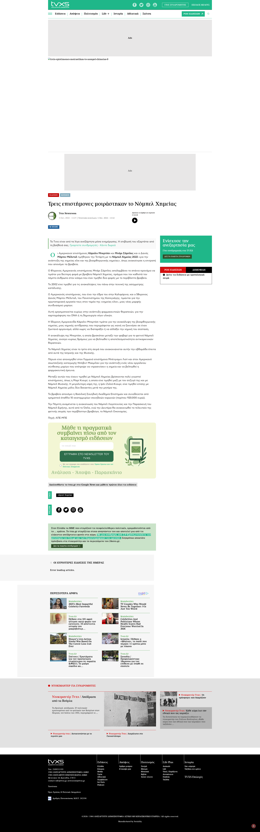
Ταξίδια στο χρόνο (193, 769)
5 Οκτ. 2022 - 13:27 (67, 218)
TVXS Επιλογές (194, 777)
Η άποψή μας (125, 769)
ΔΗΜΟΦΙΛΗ (198, 270)
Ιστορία (118, 14)
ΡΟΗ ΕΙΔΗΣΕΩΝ (191, 14)
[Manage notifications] (253, 826)
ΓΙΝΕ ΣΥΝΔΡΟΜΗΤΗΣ (175, 5)
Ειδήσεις (60, 14)
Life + (106, 14)
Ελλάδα (100, 766)
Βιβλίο (143, 774)
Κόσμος (100, 769)
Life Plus (168, 762)
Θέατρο (144, 769)
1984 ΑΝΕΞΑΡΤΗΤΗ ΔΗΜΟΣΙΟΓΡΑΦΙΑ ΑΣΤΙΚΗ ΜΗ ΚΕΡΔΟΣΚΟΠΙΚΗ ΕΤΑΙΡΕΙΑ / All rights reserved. (133, 816)
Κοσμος (65, 195)
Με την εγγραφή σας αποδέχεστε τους (88, 465)
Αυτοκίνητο (168, 774)
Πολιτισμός (91, 14)
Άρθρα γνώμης (125, 766)
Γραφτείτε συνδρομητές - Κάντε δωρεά (93, 245)
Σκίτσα (147, 14)
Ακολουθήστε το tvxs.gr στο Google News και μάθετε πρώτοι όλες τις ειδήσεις (92, 485)
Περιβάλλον (102, 780)
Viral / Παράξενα (170, 772)
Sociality (138, 821)
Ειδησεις (53, 195)
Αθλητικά (133, 14)
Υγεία (99, 774)
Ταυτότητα (52, 786)
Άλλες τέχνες (147, 777)
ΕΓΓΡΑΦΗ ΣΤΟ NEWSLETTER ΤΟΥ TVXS (86, 456)
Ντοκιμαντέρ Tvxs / (67, 697)
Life (164, 769)
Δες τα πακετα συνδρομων (177, 256)
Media (100, 772)
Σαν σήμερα (190, 766)
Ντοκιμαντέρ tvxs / (62, 734)
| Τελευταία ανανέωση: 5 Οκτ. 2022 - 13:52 (96, 218)
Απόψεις (75, 14)
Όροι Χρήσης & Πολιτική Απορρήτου (64, 792)
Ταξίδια (166, 780)
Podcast (100, 785)
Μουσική (145, 772)
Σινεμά (144, 766)
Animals (166, 766)
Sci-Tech (101, 782)
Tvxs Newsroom (67, 213)
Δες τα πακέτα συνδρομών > (67, 546)
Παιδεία (166, 777)
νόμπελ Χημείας (65, 495)
